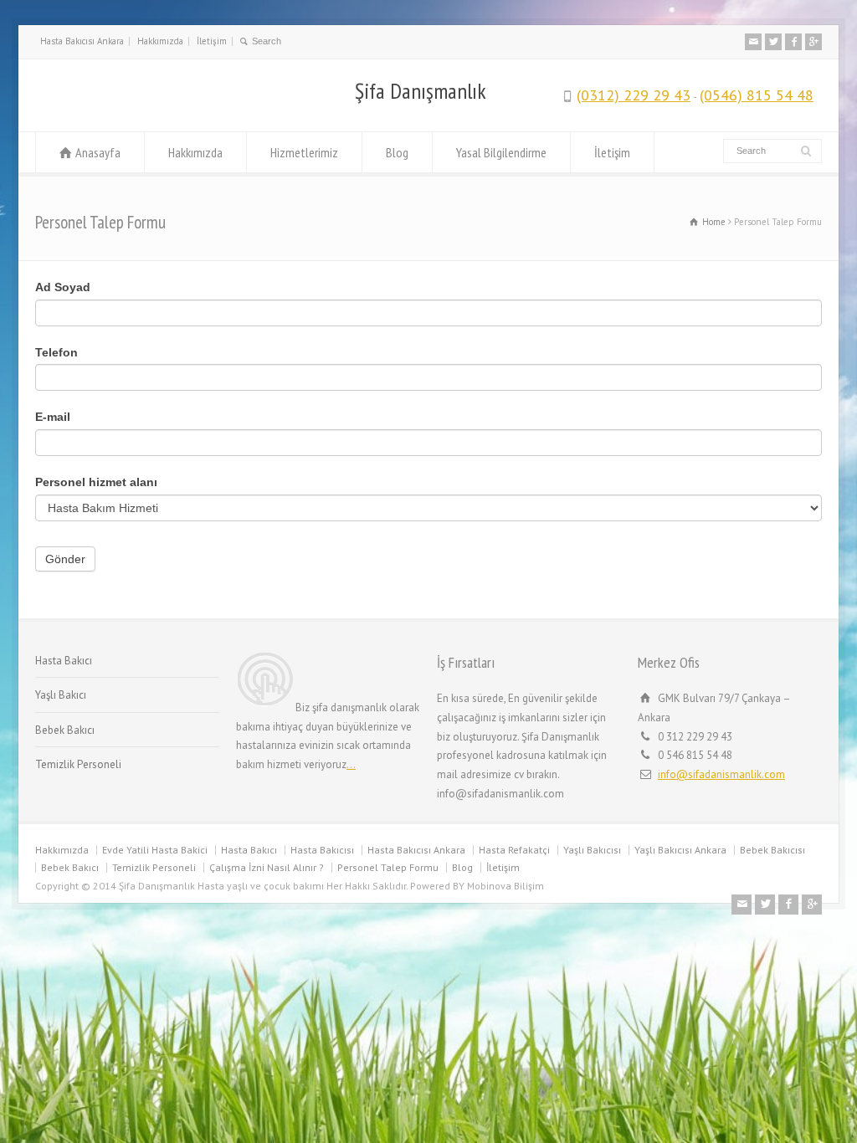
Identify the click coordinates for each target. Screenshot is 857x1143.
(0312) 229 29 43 (633, 95)
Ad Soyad (62, 287)
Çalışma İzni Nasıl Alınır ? (266, 867)
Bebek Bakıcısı (772, 849)
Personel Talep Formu (388, 867)
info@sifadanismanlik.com (721, 774)
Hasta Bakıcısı (322, 849)
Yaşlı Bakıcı (60, 695)
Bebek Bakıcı (65, 730)
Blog (397, 152)
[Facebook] (793, 41)
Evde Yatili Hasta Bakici (155, 849)
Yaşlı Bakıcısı (592, 849)
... (351, 764)
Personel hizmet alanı (96, 482)
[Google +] (813, 41)
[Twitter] (773, 41)
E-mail (52, 416)
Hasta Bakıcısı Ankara (82, 41)
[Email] (753, 41)
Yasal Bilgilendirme (501, 152)
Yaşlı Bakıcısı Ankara (680, 849)
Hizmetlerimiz (304, 152)
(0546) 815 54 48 (756, 95)
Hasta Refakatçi (514, 849)
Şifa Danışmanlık (420, 91)
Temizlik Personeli (78, 764)
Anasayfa (98, 152)
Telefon (56, 352)
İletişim (212, 41)
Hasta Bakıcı (63, 661)
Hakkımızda (160, 41)
